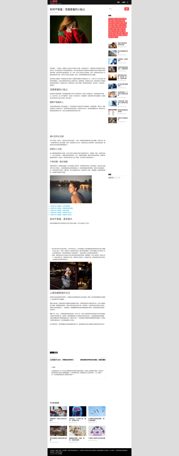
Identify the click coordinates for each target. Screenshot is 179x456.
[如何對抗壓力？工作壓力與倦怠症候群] (112, 92)
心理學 (123, 2)
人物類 (117, 18)
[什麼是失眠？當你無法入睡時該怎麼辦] (112, 101)
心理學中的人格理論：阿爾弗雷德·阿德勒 (61, 208)
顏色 (110, 37)
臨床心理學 (120, 33)
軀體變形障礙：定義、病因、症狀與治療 (77, 439)
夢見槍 (110, 22)
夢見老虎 (124, 22)
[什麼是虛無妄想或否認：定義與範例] (112, 67)
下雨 (110, 18)
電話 (126, 35)
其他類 (110, 20)
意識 (110, 29)
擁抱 (116, 29)
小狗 (122, 25)
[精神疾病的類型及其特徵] (112, 110)
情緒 (125, 27)
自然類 (125, 33)
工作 (125, 25)
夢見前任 (122, 20)
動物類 (114, 20)
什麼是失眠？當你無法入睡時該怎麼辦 (123, 102)
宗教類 (117, 25)
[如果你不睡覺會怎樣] (112, 118)
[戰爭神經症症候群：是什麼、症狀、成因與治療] (112, 75)
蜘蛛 (112, 35)
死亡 (124, 29)
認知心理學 (117, 35)
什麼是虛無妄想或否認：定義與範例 (123, 68)
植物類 (120, 29)
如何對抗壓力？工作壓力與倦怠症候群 (123, 93)
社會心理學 (111, 33)
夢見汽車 (115, 22)
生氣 (124, 31)
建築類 (110, 27)
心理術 (60, 453)
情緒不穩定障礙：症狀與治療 (123, 43)
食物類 (113, 37)
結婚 (116, 33)
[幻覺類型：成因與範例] (112, 59)
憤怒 (113, 29)
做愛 (125, 18)
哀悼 (118, 20)
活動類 (110, 31)
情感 (122, 27)
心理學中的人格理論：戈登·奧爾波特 (60, 206)
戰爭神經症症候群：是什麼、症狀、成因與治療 (122, 76)
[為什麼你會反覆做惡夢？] (112, 84)
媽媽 (114, 25)
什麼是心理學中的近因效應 (96, 438)
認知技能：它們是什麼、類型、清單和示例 (77, 419)
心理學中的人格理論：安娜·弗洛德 (59, 210)
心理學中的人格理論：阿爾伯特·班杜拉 (61, 212)
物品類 (120, 31)
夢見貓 (110, 25)
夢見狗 (119, 22)
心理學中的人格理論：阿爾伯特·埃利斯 (61, 215)
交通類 (113, 18)
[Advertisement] (78, 55)
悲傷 (118, 27)
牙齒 (116, 31)
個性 (56, 352)
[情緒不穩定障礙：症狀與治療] (112, 43)
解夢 (118, 2)
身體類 (122, 35)
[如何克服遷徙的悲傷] (112, 51)
